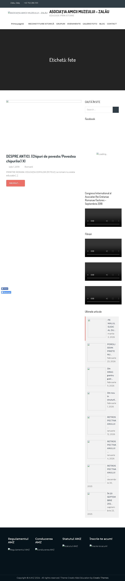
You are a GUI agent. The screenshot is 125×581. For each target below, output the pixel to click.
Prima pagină (17, 24)
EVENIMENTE (74, 24)
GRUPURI (60, 24)
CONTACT (112, 24)
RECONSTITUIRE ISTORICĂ (41, 24)
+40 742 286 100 (31, 3)
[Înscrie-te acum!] (103, 555)
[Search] (116, 110)
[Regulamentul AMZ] (19, 556)
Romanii (29, 167)
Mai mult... (14, 183)
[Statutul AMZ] (73, 553)
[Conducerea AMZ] (46, 556)
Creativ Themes (100, 578)
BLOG (102, 24)
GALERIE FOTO (90, 24)
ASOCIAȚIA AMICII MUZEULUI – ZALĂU (79, 11)
